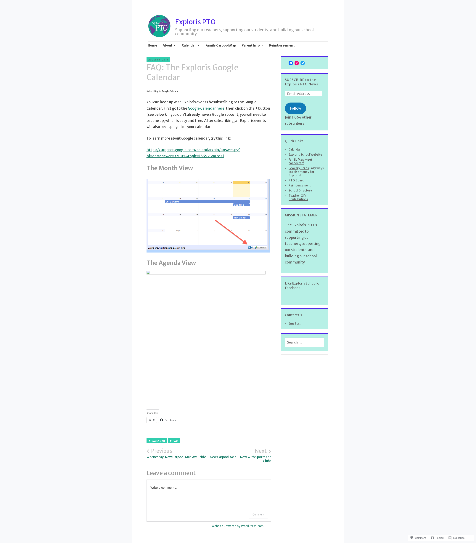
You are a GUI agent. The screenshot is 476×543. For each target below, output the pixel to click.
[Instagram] (297, 63)
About (167, 45)
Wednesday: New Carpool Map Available (176, 453)
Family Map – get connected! (300, 161)
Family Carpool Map (220, 45)
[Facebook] (291, 63)
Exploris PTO (195, 22)
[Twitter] (302, 63)
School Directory (300, 190)
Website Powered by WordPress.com (237, 526)
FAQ (175, 441)
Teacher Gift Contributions (298, 197)
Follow (295, 108)
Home (152, 45)
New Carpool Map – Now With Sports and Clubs (240, 455)
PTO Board (296, 180)
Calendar (189, 45)
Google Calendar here (206, 108)
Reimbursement (282, 45)
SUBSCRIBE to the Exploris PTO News (301, 82)
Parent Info (251, 45)
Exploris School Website (305, 154)
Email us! (295, 323)
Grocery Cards (299, 168)
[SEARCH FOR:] (304, 342)
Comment (258, 514)
